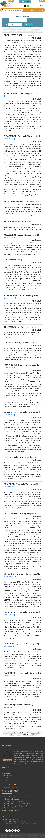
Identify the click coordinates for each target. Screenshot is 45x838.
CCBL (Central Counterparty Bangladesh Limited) (16, 806)
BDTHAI (6, 707)
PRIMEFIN (33, 201)
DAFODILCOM (10, 676)
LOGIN (33, 10)
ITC (32, 457)
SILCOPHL (7, 487)
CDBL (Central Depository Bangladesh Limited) (16, 803)
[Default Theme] (22, 6)
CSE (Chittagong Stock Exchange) (12, 801)
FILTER (33, 29)
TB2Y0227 (30, 327)
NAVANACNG (8, 615)
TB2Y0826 (30, 222)
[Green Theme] (28, 6)
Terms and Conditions (39, 835)
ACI (32, 513)
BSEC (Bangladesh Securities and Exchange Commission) (19, 797)
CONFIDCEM (8, 367)
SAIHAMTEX (8, 415)
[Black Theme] (25, 6)
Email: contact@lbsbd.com (13, 827)
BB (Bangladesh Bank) (8, 808)
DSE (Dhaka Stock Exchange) (11, 799)
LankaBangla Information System (21, 835)
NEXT (5, 28)
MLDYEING (8, 646)
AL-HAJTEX (27, 35)
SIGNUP (40, 10)
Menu (41, 6)
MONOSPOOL (9, 576)
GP (19, 260)
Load (28, 24)
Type (5, 24)
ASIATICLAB (8, 139)
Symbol (6, 20)
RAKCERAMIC (34, 93)
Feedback (8, 816)
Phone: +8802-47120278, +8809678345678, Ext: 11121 (22, 823)
